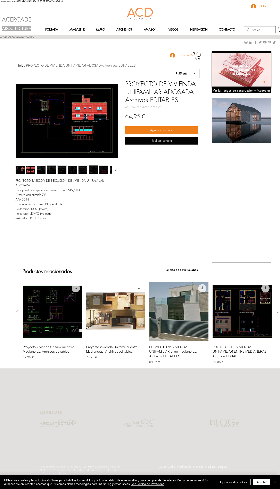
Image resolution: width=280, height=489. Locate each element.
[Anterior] (16, 311)
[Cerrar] (275, 482)
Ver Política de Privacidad (147, 484)
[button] (227, 29)
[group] (147, 323)
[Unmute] (224, 82)
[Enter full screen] (265, 82)
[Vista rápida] (52, 311)
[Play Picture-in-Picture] (258, 82)
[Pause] (217, 82)
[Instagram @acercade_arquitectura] (246, 42)
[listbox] (186, 73)
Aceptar (262, 482)
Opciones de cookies (233, 482)
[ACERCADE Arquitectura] (274, 42)
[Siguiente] (277, 311)
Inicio (20, 65)
